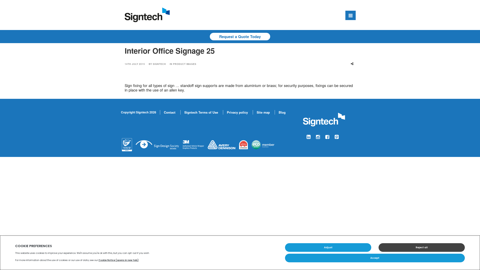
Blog (282, 112)
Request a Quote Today (240, 36)
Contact (170, 112)
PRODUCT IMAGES (184, 64)
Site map (263, 112)
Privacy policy (237, 112)
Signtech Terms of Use (201, 112)
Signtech (159, 64)
